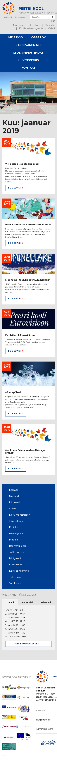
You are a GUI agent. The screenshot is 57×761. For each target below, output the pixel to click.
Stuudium (34, 25)
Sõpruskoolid (16, 521)
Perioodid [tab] (27, 602)
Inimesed (14, 502)
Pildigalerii (15, 558)
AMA (4, 755)
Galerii (51, 28)
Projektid (14, 527)
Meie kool (8, 17)
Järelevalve (15, 583)
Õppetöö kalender (27, 643)
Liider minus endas (28, 52)
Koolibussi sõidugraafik (31, 28)
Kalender (50, 25)
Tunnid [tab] (10, 602)
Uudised (14, 496)
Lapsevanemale (28, 45)
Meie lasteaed (19, 17)
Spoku (13, 508)
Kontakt (28, 68)
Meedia (13, 539)
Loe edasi (14, 187)
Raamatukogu (17, 545)
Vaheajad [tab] (46, 602)
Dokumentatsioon (19, 514)
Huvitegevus (28, 60)
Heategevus (16, 533)
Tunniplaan (18, 25)
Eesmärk (14, 489)
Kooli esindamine (19, 570)
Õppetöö (38, 37)
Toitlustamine (17, 552)
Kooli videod (16, 564)
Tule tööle (15, 577)
